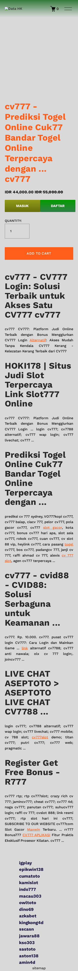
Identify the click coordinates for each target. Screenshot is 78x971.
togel (69, 544)
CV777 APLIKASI (36, 835)
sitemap (39, 968)
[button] (39, 253)
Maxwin (33, 829)
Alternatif (38, 340)
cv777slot (40, 737)
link (25, 648)
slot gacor (52, 527)
